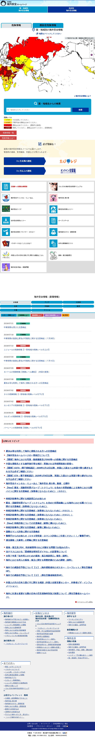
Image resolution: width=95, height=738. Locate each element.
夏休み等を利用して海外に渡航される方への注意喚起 (26, 383)
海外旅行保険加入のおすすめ (15, 622)
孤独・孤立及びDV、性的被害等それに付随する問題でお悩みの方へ (38, 547)
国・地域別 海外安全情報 (24, 9)
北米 (15, 306)
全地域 (15, 302)
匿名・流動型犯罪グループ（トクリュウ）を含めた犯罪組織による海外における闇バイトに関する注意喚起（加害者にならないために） (49, 505)
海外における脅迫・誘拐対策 (15, 706)
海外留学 (71, 613)
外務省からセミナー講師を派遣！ (49, 647)
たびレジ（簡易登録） (13, 680)
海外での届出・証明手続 (77, 625)
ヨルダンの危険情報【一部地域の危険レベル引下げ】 (26, 416)
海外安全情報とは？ (83, 96)
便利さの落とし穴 (11, 686)
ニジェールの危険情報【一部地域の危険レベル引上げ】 (27, 350)
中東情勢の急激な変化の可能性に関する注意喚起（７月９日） (30, 361)
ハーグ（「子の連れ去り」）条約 (80, 655)
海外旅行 (8, 613)
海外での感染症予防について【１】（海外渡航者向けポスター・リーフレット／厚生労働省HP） (49, 569)
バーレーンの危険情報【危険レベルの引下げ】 (23, 428)
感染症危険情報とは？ (52, 315)
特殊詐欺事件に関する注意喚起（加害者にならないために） (34, 519)
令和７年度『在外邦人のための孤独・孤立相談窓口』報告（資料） (37, 556)
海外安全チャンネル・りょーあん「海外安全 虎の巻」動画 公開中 (38, 483)
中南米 (47, 306)
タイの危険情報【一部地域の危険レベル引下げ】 (24, 394)
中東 (15, 310)
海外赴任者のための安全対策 (47, 650)
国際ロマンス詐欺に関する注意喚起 (23, 531)
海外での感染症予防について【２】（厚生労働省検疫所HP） (34, 575)
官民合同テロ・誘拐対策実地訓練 (49, 644)
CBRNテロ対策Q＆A (12, 712)
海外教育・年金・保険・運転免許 (80, 650)
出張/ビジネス (42, 613)
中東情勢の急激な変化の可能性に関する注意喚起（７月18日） (30, 338)
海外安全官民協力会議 (45, 634)
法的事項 (30, 726)
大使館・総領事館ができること (16, 698)
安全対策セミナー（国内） (46, 639)
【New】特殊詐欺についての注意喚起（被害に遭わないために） (36, 523)
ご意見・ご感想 (61, 726)
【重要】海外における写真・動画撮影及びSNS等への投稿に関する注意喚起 (41, 459)
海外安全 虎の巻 (11, 701)
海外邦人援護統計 (43, 636)
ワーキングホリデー (75, 619)
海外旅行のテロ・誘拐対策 (14, 704)
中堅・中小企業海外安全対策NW (48, 631)
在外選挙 (71, 652)
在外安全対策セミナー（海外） (48, 642)
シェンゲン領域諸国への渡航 (15, 625)
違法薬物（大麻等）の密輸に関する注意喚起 (27, 540)
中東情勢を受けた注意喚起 (15, 327)
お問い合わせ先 (32, 724)
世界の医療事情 (74, 644)
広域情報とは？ (23, 315)
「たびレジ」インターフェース (16, 644)
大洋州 (78, 302)
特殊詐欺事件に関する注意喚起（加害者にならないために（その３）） (39, 510)
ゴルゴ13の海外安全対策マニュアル (48, 624)
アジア (47, 302)
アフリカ (47, 310)
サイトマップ (45, 724)
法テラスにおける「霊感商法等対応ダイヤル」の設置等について (36, 552)
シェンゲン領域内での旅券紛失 (16, 683)
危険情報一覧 (8, 133)
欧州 (78, 306)
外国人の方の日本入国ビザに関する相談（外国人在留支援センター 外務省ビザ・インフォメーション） (49, 584)
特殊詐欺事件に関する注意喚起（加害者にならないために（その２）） (39, 515)
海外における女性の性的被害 (15, 630)
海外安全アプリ (10, 677)
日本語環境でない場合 (60, 724)
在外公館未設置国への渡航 (14, 675)
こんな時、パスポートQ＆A (15, 672)
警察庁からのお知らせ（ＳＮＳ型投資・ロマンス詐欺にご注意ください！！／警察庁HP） (48, 536)
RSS (66, 315)
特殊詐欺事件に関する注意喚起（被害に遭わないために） (33, 527)
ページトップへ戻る (85, 602)
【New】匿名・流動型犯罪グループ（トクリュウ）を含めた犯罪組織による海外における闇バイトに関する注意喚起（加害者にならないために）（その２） (49, 489)
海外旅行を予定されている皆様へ (17, 619)
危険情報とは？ (8, 138)
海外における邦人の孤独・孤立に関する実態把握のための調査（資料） (39, 560)
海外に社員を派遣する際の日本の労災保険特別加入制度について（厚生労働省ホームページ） (48, 595)
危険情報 (16, 25)
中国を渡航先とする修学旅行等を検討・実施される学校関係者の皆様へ (39, 464)
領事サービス (41, 653)
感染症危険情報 (48, 25)
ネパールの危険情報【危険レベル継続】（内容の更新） (27, 372)
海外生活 (71, 638)
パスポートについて (12, 669)
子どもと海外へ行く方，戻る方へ (17, 714)
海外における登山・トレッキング (17, 633)
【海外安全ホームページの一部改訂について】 (28, 455)
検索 (80, 110)
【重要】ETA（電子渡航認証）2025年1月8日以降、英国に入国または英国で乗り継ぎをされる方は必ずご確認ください (49, 477)
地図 (63, 733)
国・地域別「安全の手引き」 (78, 658)
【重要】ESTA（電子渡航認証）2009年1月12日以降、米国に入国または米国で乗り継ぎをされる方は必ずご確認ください (49, 470)
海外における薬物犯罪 (13, 627)
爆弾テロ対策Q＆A (12, 709)
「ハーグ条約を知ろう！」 (14, 717)
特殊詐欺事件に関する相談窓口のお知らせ (26, 499)
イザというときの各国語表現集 (16, 636)
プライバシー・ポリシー (44, 726)
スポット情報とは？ (8, 315)
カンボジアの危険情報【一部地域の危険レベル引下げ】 (27, 405)
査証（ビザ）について (13, 667)
